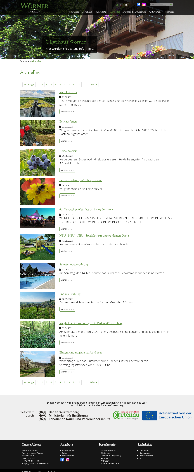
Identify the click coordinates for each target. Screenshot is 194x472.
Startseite (74, 12)
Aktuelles (115, 12)
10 (78, 84)
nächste (93, 84)
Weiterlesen (66, 111)
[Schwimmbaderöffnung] (37, 276)
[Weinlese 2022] (37, 103)
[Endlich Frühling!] (37, 305)
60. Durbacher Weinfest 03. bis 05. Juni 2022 (86, 210)
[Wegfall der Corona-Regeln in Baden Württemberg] (37, 334)
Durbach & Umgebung (134, 12)
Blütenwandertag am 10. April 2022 (80, 353)
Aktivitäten (155, 12)
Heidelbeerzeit (68, 151)
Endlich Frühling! (70, 294)
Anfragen (169, 12)
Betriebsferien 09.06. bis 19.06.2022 (80, 180)
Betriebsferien (68, 122)
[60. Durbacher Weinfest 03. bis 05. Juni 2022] (37, 218)
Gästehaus (86, 12)
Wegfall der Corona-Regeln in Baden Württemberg (91, 323)
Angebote (101, 12)
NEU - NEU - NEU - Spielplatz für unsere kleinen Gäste (94, 236)
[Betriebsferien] (37, 133)
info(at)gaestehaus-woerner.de (35, 463)
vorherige (29, 84)
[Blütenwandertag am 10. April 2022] (37, 364)
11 (84, 84)
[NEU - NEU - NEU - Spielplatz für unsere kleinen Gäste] (37, 247)
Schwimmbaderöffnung (74, 265)
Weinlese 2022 (68, 92)
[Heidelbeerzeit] (37, 162)
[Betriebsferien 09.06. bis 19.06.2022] (37, 191)
